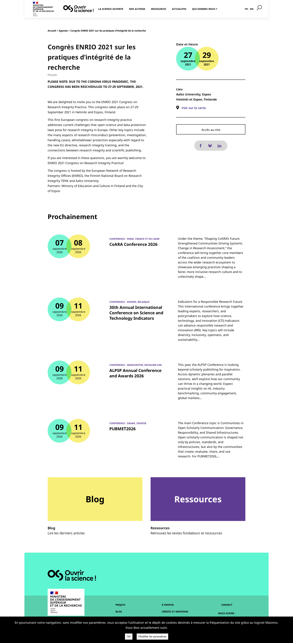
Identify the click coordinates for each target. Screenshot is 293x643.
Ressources (158, 9)
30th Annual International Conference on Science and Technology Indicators (136, 312)
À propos (168, 604)
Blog (118, 611)
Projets (120, 604)
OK (129, 636)
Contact (226, 604)
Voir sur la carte (194, 108)
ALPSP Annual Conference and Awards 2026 (135, 373)
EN (251, 9)
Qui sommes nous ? (204, 9)
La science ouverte (110, 9)
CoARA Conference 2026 (133, 244)
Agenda (63, 30)
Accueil (52, 30)
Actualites (179, 9)
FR (246, 9)
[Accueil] (78, 8)
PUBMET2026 (122, 428)
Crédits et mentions (175, 611)
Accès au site (210, 130)
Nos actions (137, 9)
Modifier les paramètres (152, 636)
